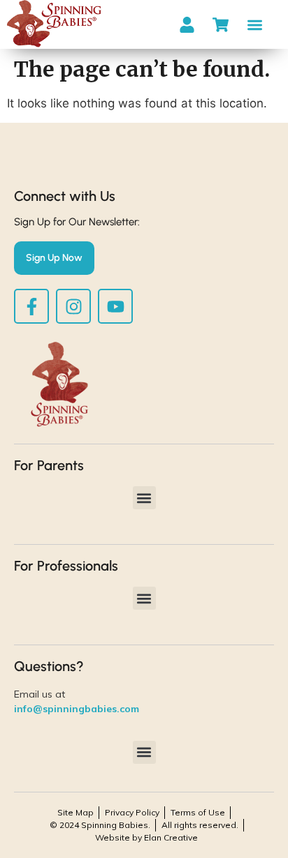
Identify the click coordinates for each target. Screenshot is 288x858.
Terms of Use (198, 812)
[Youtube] (115, 306)
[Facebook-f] (31, 306)
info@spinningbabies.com (76, 708)
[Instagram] (73, 306)
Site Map (75, 812)
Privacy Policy (132, 812)
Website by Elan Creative (146, 837)
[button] (255, 25)
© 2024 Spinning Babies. (100, 825)
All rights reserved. (199, 825)
